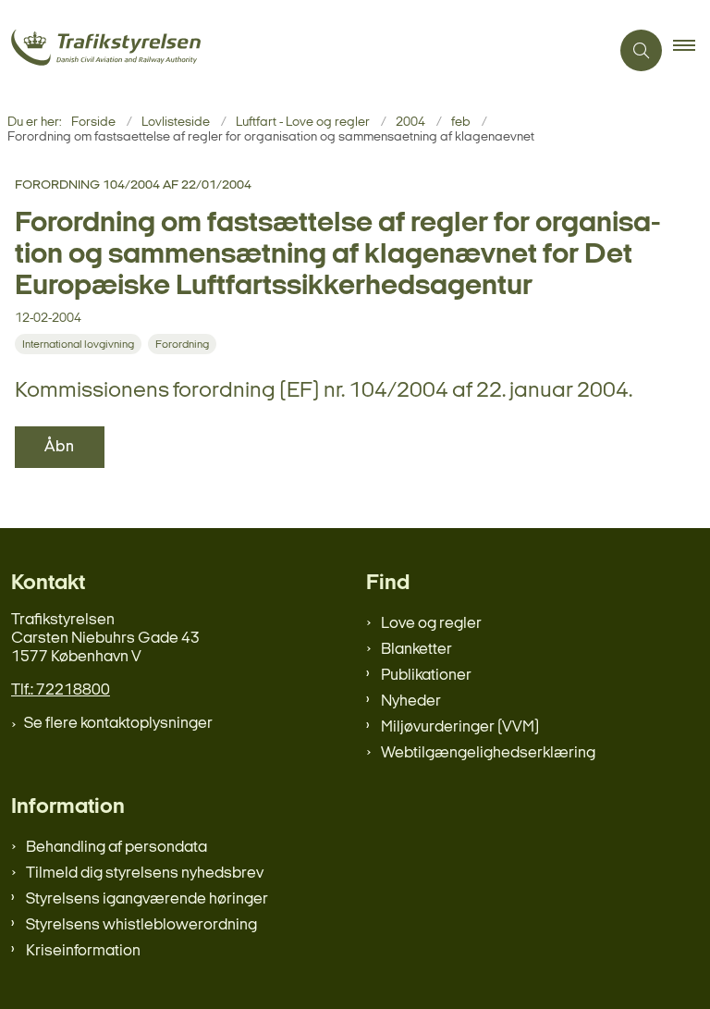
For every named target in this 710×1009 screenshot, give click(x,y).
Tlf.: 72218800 (60, 690)
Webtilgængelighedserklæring (488, 753)
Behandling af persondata (116, 847)
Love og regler (431, 624)
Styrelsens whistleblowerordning (141, 925)
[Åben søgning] (641, 50)
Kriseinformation (83, 951)
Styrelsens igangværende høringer (147, 899)
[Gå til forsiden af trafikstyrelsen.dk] (297, 50)
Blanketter (416, 650)
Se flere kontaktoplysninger (118, 724)
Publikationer (426, 675)
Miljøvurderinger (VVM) (460, 727)
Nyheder (411, 701)
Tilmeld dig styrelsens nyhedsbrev (144, 873)
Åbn (59, 447)
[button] (691, 51)
